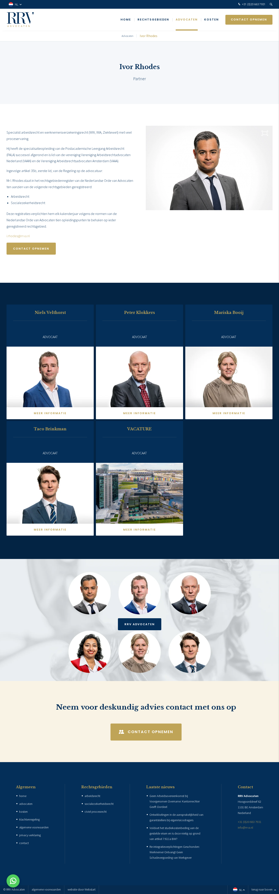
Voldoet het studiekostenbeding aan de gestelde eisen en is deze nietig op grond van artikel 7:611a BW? (175, 833)
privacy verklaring (30, 835)
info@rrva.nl (245, 827)
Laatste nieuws (160, 787)
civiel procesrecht (96, 812)
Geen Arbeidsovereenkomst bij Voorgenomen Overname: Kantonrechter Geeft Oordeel (175, 801)
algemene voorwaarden (34, 827)
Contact (245, 787)
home (22, 796)
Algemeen (26, 787)
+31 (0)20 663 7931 (253, 4)
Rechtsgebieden (153, 19)
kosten (23, 812)
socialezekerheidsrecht (99, 804)
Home (126, 19)
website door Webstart (81, 889)
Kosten (211, 19)
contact (24, 843)
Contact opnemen (249, 19)
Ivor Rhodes (148, 36)
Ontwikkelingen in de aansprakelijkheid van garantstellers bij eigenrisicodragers (176, 817)
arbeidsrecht (92, 796)
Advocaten (187, 19)
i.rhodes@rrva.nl (18, 236)
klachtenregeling (29, 819)
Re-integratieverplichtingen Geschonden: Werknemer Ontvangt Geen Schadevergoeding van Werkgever (175, 852)
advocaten (25, 804)
